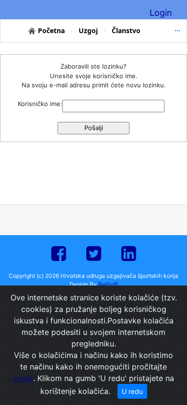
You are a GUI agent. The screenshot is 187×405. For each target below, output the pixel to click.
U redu (132, 391)
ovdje (23, 378)
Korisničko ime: (40, 103)
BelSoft (108, 284)
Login (161, 13)
